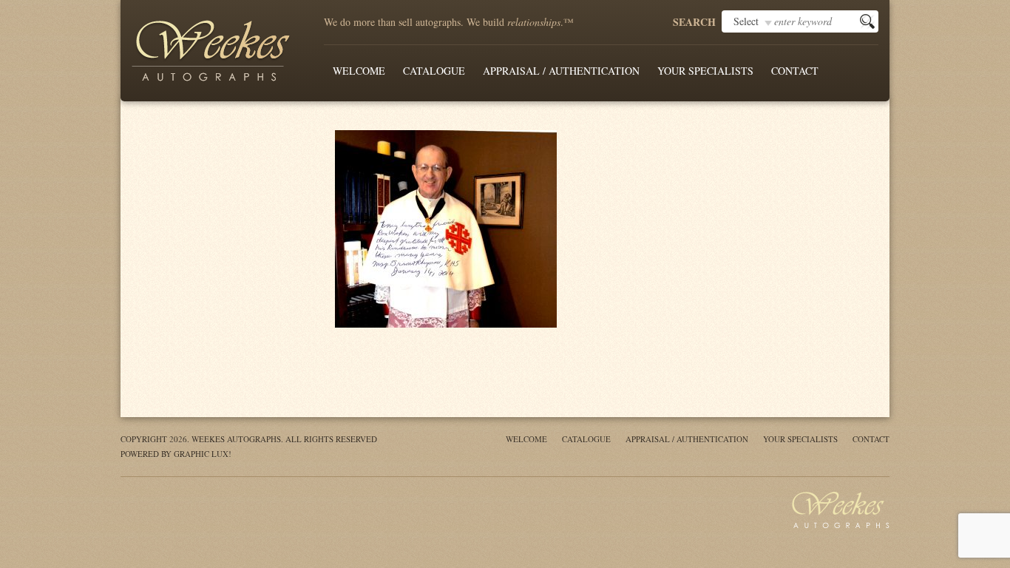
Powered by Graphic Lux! (176, 453)
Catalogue (434, 71)
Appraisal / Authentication (561, 71)
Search (694, 22)
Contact (794, 71)
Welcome (359, 71)
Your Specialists (705, 71)
